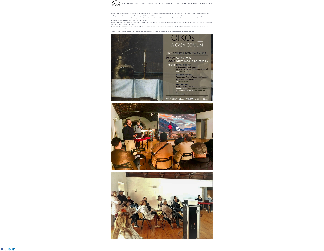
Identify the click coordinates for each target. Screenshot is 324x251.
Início (123, 3)
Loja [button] (177, 3)
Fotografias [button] (159, 3)
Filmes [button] (143, 3)
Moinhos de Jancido (206, 3)
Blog (137, 3)
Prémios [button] (150, 3)
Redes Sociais (192, 3)
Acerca (183, 3)
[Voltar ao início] (116, 3)
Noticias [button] (130, 3)
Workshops (169, 3)
